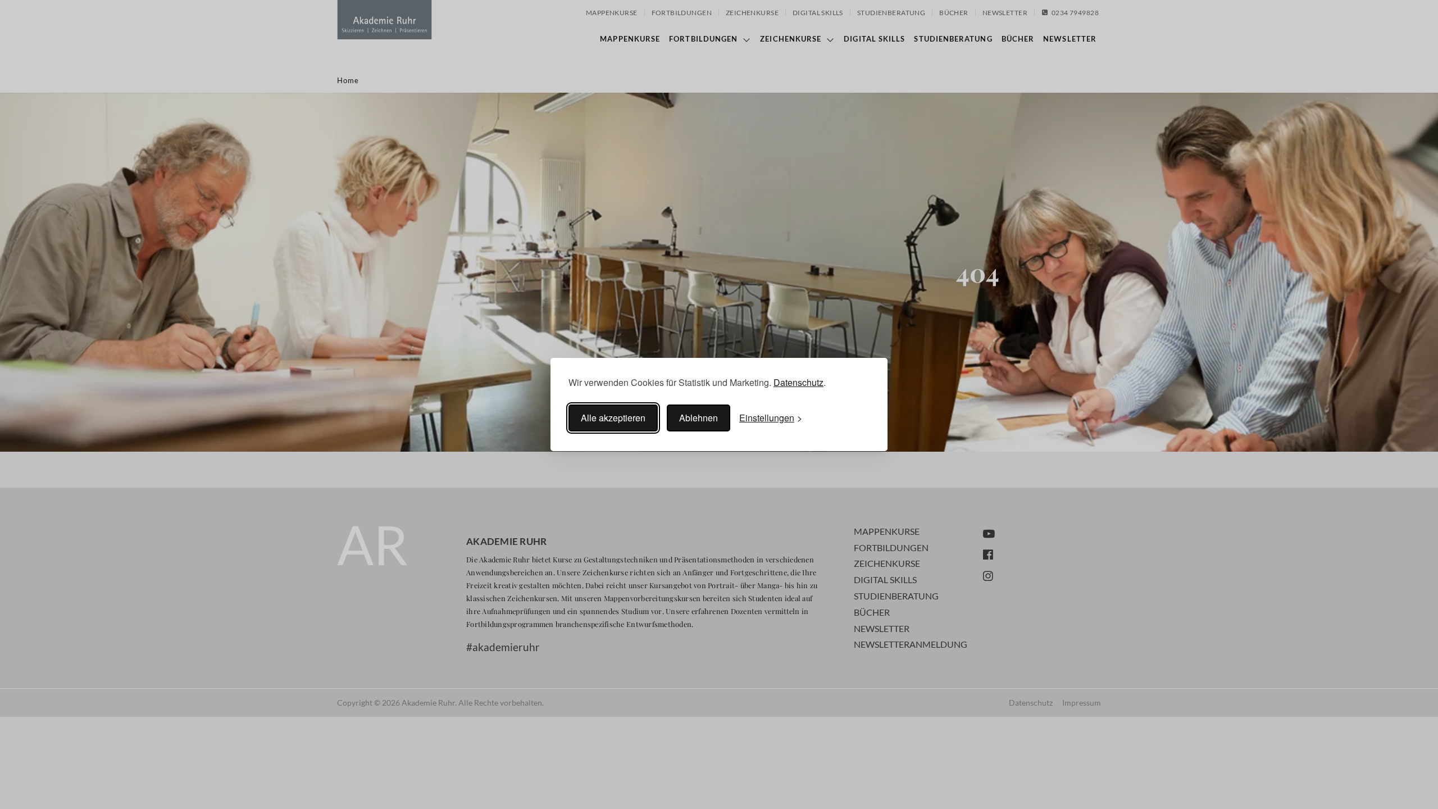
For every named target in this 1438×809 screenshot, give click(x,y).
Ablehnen (698, 417)
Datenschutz (798, 382)
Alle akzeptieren (613, 417)
